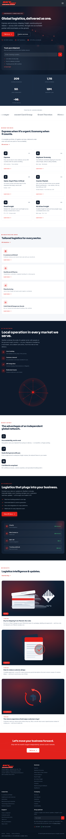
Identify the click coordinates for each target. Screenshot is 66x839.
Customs (36, 783)
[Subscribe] (62, 818)
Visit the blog (5, 575)
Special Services (38, 781)
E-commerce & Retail (7, 794)
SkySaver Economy (39, 770)
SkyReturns (37, 788)
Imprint (3, 833)
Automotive (4, 799)
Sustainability (37, 805)
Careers (36, 803)
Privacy (8, 833)
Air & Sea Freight (38, 779)
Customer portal (6, 815)
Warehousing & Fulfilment (40, 785)
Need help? (8, 66)
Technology (37, 801)
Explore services (23, 34)
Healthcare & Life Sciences (8, 797)
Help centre (4, 823)
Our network (37, 797)
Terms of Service (16, 833)
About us (36, 794)
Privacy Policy (56, 823)
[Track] (60, 54)
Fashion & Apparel (6, 805)
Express (36, 768)
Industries (36, 799)
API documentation (6, 821)
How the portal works (7, 817)
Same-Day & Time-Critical (40, 772)
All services (5, 144)
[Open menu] (62, 3)
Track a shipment (6, 812)
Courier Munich (38, 774)
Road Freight (37, 776)
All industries (5, 242)
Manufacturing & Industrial (8, 801)
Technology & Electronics (8, 803)
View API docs (8, 514)
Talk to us (7, 34)
